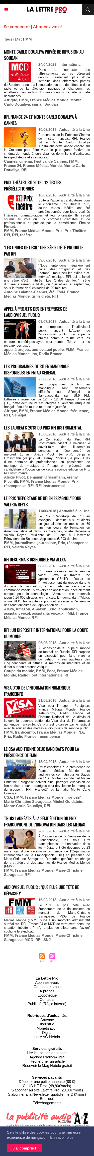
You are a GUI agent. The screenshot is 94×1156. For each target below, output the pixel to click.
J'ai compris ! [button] (24, 1148)
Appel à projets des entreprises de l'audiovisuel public (35, 312)
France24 (73, 797)
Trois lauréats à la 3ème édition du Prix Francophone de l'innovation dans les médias (44, 821)
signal (37, 104)
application (68, 609)
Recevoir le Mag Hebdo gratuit (47, 1065)
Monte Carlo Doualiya (23, 806)
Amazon (23, 609)
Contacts (47, 999)
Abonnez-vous (47, 982)
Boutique (47, 1098)
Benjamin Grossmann (46, 477)
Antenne (47, 1020)
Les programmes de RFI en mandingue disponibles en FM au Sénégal (36, 369)
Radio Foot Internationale (40, 675)
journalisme (25, 543)
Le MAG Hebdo (47, 1037)
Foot (51, 671)
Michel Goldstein (67, 801)
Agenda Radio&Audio (47, 1057)
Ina (34, 354)
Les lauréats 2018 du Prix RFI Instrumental (43, 427)
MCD (29, 940)
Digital (47, 1032)
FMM (23, 100)
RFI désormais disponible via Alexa (35, 559)
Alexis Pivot (14, 477)
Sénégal (19, 415)
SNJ (47, 940)
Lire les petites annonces (47, 1053)
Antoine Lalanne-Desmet (25, 292)
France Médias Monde (49, 100)
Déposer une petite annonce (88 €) (47, 1081)
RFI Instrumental (50, 486)
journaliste (46, 543)
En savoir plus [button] (61, 1137)
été (51, 292)
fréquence (79, 411)
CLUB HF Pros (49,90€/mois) (47, 1086)
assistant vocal (17, 613)
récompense (15, 486)
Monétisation (47, 1028)
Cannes (10, 161)
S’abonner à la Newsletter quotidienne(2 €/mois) (47, 1094)
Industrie (47, 1024)
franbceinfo (25, 732)
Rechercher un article (47, 1061)
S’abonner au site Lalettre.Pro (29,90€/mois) (47, 1090)
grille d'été (41, 296)
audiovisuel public (48, 349)
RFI (24, 170)
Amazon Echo (44, 609)
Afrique (10, 100)
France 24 (12, 165)
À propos (47, 991)
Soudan (51, 104)
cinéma (25, 161)
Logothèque (47, 995)
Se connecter (17, 26)
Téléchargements (47, 1103)
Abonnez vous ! (47, 26)
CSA (8, 797)
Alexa (9, 609)
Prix (58, 230)
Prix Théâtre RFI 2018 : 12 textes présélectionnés (32, 185)
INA (80, 732)
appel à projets (17, 349)
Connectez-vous (47, 987)
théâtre (26, 235)
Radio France (50, 354)
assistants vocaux (47, 613)
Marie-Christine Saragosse (27, 801)
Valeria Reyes (24, 547)
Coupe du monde (19, 671)
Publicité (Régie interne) (47, 1004)
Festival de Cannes (50, 161)
